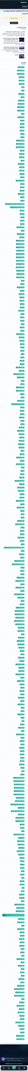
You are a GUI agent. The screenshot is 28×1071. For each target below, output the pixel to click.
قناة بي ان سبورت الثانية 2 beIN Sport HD (15, 32)
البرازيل (22, 187)
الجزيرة (22, 221)
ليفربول (22, 884)
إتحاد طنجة (21, 94)
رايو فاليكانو (21, 631)
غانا (23, 721)
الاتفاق (22, 150)
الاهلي (22, 177)
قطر (23, 771)
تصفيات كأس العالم (19, 561)
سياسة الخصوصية (17, 1055)
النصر (23, 381)
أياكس (22, 461)
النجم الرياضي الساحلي (19, 374)
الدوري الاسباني (20, 247)
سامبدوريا (21, 671)
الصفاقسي (21, 311)
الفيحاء (22, 327)
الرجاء (22, 284)
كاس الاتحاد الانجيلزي (19, 781)
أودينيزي (22, 437)
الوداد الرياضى (21, 401)
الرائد (23, 281)
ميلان (22, 949)
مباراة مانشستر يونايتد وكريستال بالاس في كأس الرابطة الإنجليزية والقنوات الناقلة (14, 915)
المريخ (22, 357)
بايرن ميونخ (21, 491)
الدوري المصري (20, 274)
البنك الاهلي (21, 194)
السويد (22, 304)
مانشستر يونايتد (20, 911)
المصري (22, 361)
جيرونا (22, 591)
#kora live (21, 80)
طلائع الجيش (21, 714)
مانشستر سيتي (20, 908)
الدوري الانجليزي (20, 257)
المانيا (22, 351)
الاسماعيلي (21, 164)
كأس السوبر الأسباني (19, 794)
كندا (23, 831)
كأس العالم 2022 (20, 798)
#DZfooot (21, 77)
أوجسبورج (21, 434)
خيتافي (22, 604)
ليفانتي (22, 881)
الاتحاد (22, 137)
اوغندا (22, 451)
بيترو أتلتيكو (21, 537)
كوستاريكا (21, 854)
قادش (22, 768)
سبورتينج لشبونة (20, 674)
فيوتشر (22, 761)
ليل (23, 888)
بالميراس (22, 484)
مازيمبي (22, 898)
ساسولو (22, 661)
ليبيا (23, 878)
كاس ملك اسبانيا (20, 821)
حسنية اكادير (21, 598)
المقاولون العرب (20, 367)
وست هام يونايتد (20, 992)
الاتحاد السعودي (20, 144)
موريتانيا (22, 939)
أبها (23, 87)
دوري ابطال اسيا (20, 607)
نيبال (23, 969)
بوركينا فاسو (21, 521)
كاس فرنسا (21, 814)
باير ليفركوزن (21, 487)
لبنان (23, 871)
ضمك (22, 711)
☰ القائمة (25, 7)
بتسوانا (22, 494)
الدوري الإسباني (20, 244)
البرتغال (22, 190)
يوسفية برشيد (20, 1006)
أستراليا (22, 127)
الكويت (22, 344)
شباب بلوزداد (21, 704)
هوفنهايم (21, 979)
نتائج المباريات (20, 959)
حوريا (22, 601)
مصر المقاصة (21, 929)
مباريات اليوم (21, 922)
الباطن (22, 184)
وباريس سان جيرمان (19, 989)
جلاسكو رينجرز (20, 577)
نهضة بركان (21, 966)
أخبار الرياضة (21, 117)
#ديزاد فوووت (21, 70)
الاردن (22, 160)
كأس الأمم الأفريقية (19, 784)
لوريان (22, 874)
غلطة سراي (21, 728)
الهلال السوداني (20, 391)
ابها (23, 90)
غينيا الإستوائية (20, 734)
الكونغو (22, 341)
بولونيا (22, 531)
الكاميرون (22, 337)
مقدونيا (22, 932)
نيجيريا (22, 972)
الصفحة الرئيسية (14, 23)
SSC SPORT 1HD (20, 1036)
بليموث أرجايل (20, 507)
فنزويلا (22, 751)
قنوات (22, 774)
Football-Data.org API (9, 1058)
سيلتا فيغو (21, 698)
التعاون (22, 211)
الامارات (22, 174)
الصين (22, 314)
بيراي (22, 544)
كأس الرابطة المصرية (19, 791)
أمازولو (22, 411)
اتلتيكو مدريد (21, 107)
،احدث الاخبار (21, 67)
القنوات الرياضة (20, 334)
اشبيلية (22, 130)
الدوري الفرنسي (20, 271)
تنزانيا (22, 567)
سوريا (22, 688)
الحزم (23, 230)
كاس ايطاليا (21, 808)
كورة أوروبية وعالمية (19, 834)
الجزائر (22, 217)
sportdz (22, 1029)
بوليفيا (22, 534)
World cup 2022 (20, 1039)
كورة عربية (21, 838)
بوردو (22, 517)
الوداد (22, 397)
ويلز (23, 999)
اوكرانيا (22, 454)
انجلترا (22, 424)
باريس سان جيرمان (19, 481)
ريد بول (22, 651)
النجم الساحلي (21, 377)
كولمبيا (22, 858)
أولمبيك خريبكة (20, 457)
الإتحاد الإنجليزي (20, 140)
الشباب (22, 307)
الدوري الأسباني (20, 241)
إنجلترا (22, 421)
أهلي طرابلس (21, 431)
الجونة (22, 224)
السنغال (22, 297)
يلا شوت (22, 1002)
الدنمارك (22, 237)
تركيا (23, 551)
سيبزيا (22, 694)
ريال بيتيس (21, 638)
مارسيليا (22, 894)
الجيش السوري (20, 227)
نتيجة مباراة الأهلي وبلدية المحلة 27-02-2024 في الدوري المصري (10, 38)
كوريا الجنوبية (20, 851)
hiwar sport (21, 1026)
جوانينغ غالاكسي (20, 587)
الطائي (22, 317)
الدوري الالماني (20, 251)
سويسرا (22, 691)
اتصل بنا (10, 1055)
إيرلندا (22, 471)
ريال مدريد (21, 648)
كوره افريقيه (21, 841)
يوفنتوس (21, 1009)
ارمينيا (22, 120)
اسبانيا (22, 124)
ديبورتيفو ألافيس (20, 624)
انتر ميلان (22, 417)
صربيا (22, 708)
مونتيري (22, 946)
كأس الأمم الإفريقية (19, 788)
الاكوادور (22, 170)
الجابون (22, 214)
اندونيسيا (22, 427)
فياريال (22, 754)
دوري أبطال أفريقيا (19, 611)
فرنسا (22, 744)
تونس (22, 574)
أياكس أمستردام (20, 464)
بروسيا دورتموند (20, 501)
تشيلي (22, 557)
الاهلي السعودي (20, 180)
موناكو (22, 942)
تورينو (22, 571)
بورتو (22, 514)
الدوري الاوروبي (20, 261)
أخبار (23, 114)
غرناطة (22, 724)
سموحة (22, 684)
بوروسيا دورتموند (20, 524)
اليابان (22, 407)
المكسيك (22, 371)
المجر (22, 354)
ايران (23, 467)
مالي (23, 901)
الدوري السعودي (20, 267)
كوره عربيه (21, 848)
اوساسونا (21, 447)
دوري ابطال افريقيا (19, 614)
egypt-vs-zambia (20, 1022)
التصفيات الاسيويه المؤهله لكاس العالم (15, 204)
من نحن (23, 1055)
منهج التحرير (5, 1055)
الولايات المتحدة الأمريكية (18, 404)
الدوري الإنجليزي (20, 254)
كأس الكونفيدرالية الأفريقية (17, 804)
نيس (23, 976)
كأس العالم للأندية (20, 801)
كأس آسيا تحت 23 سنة (19, 778)
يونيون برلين (21, 1012)
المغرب (22, 364)
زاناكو (22, 654)
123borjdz (22, 84)
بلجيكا (22, 504)
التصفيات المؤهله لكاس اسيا (17, 207)
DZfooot (22, 1016)
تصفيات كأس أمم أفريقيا (18, 564)
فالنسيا (22, 741)
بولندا (22, 527)
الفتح (22, 324)
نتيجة (22, 962)
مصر (23, 926)
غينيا (23, 731)
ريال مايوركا (21, 644)
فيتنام (22, 758)
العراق (22, 321)
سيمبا (22, 701)
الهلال (22, 384)
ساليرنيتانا (21, 668)
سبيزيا (22, 678)
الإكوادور (22, 167)
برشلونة (22, 497)
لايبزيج (22, 864)
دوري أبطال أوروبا (20, 617)
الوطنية (16, 55)
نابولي (22, 952)
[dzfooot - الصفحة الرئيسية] (23, 2)
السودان (22, 301)
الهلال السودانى (20, 387)
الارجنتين (22, 157)
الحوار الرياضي (21, 234)
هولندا (22, 982)
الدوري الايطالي (20, 264)
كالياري (22, 824)
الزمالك (22, 291)
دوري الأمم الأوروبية (19, 621)
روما (23, 634)
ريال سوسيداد (20, 641)
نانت (23, 956)
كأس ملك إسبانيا (20, 818)
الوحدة (22, 394)
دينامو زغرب (21, 628)
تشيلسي (22, 554)
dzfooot (8, 1063)
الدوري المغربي (20, 277)
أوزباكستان (21, 444)
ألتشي (22, 200)
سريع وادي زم (21, 681)
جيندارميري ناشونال (19, 594)
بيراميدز (22, 541)
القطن (22, 331)
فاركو (22, 738)
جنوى (22, 584)
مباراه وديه (21, 919)
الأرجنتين (22, 154)
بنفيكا (22, 511)
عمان (22, 718)
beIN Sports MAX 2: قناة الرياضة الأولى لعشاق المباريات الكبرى (11, 47)
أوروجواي (21, 441)
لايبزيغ (22, 868)
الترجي (22, 197)
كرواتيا (22, 828)
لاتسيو (22, 861)
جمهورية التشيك (20, 581)
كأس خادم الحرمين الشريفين (18, 811)
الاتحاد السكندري (20, 147)
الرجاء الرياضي (21, 287)
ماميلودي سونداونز (19, 904)
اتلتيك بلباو (21, 100)
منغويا (22, 936)
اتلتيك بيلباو (21, 104)
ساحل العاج (21, 658)
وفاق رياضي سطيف (19, 996)
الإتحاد (22, 134)
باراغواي (22, 477)
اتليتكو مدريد (21, 110)
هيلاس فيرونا (21, 986)
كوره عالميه (21, 844)
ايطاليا (22, 474)
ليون (23, 891)
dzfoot (22, 1019)
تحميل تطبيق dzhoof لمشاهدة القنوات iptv (14, 547)
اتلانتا (22, 97)
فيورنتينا (22, 764)
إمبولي (22, 414)
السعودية (21, 294)
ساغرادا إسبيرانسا (20, 664)
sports (22, 1032)
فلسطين (22, 748)
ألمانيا (22, 347)
